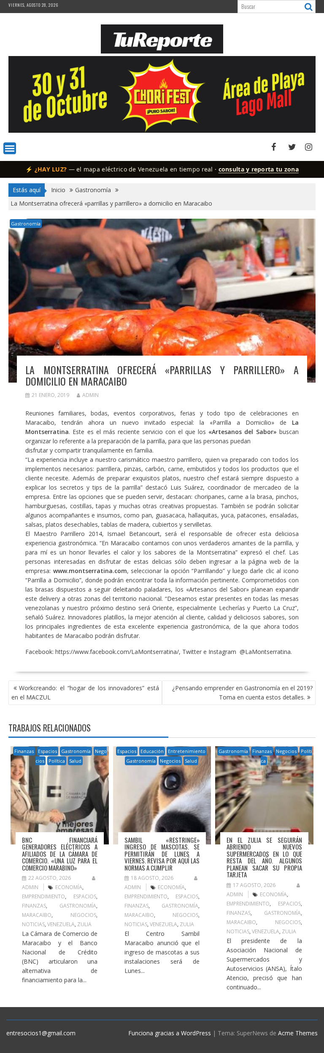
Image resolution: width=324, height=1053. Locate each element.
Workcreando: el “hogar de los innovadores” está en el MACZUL (85, 692)
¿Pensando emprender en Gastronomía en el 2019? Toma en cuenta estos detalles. (242, 692)
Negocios (170, 761)
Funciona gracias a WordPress (169, 1033)
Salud (75, 761)
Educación (152, 751)
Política (57, 761)
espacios (84, 896)
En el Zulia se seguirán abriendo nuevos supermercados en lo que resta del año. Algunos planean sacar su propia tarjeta (264, 857)
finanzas (34, 905)
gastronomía (77, 905)
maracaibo (36, 915)
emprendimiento (43, 896)
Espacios (47, 751)
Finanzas (24, 751)
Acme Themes (298, 1033)
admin (90, 395)
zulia (84, 924)
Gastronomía (25, 223)
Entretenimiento (186, 751)
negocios (83, 915)
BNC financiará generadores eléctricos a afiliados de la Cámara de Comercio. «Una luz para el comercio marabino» (59, 853)
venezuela (61, 924)
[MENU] (9, 148)
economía (68, 887)
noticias (33, 924)
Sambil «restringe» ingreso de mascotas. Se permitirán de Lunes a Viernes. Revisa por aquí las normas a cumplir (162, 853)
